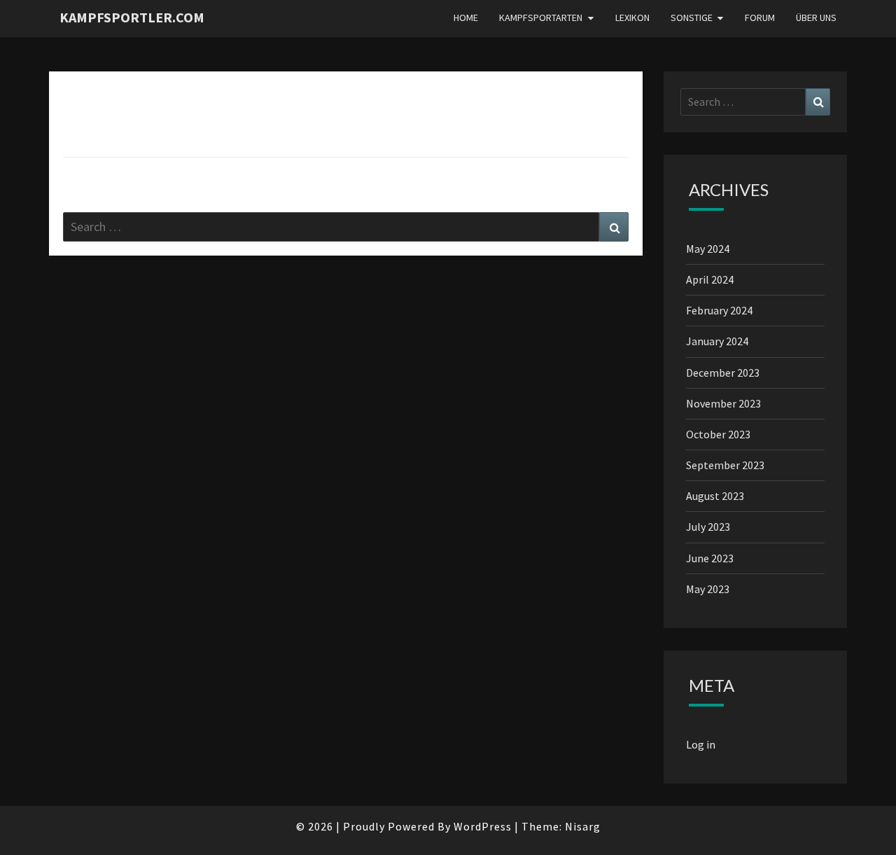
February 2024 (719, 310)
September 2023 (725, 465)
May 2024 (707, 249)
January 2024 (717, 341)
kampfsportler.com (131, 17)
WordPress (483, 826)
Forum (760, 17)
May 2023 (707, 589)
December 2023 (723, 373)
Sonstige (692, 17)
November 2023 (723, 403)
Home (466, 17)
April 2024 (710, 279)
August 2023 (715, 496)
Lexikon (632, 17)
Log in (700, 744)
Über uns (816, 17)
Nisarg (583, 826)
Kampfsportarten (540, 17)
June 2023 (710, 558)
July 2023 (708, 527)
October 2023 (718, 434)
